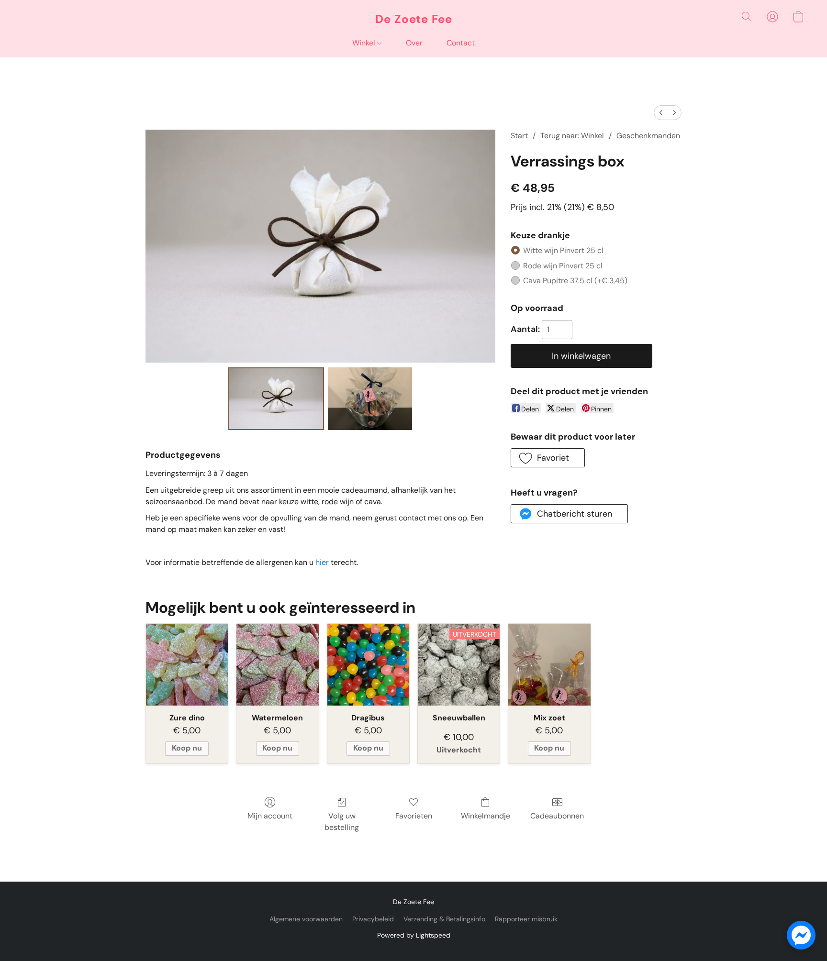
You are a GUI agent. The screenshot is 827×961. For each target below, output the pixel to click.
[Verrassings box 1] (370, 398)
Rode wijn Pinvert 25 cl (563, 266)
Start (519, 136)
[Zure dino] (187, 665)
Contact (461, 43)
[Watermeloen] (277, 665)
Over (414, 43)
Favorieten (413, 816)
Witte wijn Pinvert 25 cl (563, 250)
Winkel (364, 43)
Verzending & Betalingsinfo (444, 919)
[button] (413, 19)
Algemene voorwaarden (306, 919)
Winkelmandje (485, 816)
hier (322, 562)
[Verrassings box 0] (276, 398)
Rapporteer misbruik (526, 919)
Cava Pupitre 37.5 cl (575, 281)
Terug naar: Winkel (572, 136)
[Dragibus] (368, 665)
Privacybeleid (373, 919)
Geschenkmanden (648, 136)
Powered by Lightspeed (413, 935)
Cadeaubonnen (557, 816)
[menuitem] (661, 113)
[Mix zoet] (549, 665)
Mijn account (269, 816)
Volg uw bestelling (341, 821)
